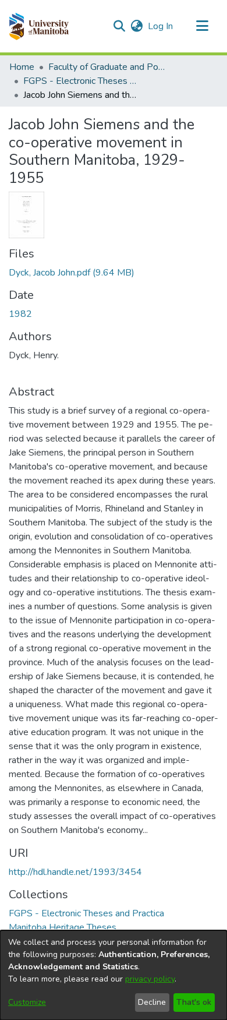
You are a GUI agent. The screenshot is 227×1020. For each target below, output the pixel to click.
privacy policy (150, 978)
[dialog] (113, 975)
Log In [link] (161, 26)
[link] (71, 272)
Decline (152, 1002)
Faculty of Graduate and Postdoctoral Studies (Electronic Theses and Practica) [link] (106, 67)
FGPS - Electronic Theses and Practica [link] (81, 81)
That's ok (193, 1002)
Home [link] (21, 67)
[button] (39, 26)
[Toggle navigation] (202, 26)
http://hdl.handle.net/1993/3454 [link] (75, 872)
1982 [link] (20, 314)
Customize (27, 1002)
